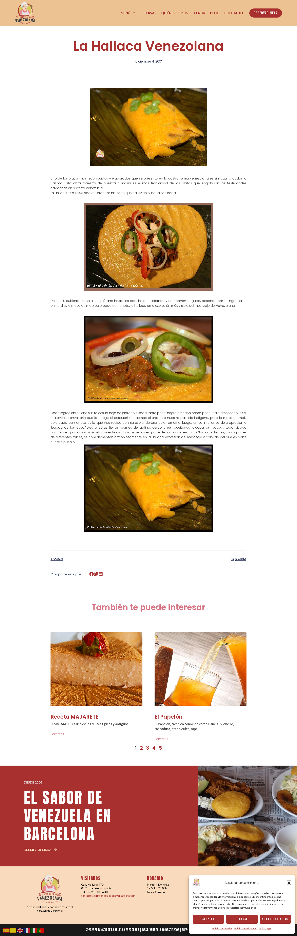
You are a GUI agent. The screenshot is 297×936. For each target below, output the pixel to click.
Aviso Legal (265, 928)
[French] (27, 930)
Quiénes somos (174, 13)
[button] (289, 883)
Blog (214, 13)
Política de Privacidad (245, 928)
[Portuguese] (40, 930)
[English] (20, 930)
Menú (125, 13)
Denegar (242, 919)
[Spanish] (6, 930)
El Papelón (168, 716)
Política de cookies (222, 928)
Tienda (199, 13)
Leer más (57, 734)
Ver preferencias (275, 919)
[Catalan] (13, 930)
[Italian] (34, 930)
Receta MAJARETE (74, 716)
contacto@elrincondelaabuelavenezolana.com (108, 895)
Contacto (233, 13)
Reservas (148, 13)
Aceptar (208, 919)
